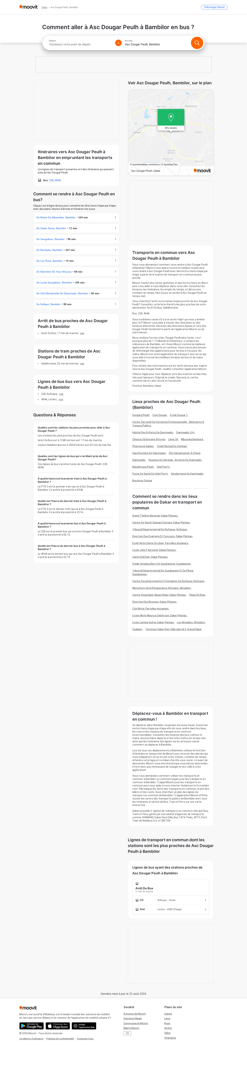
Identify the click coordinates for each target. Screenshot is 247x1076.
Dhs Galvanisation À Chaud (184, 453)
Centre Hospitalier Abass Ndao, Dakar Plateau (159, 594)
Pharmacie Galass (143, 446)
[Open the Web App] (84, 1026)
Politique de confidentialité (60, 1038)
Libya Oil (173, 439)
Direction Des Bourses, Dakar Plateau (154, 601)
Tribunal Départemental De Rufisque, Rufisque (159, 529)
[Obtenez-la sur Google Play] (31, 1026)
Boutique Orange (142, 480)
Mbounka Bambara (192, 439)
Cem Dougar (159, 415)
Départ (52, 41)
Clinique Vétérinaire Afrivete (148, 439)
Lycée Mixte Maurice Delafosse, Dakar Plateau (159, 615)
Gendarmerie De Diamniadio (187, 473)
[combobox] (80, 44)
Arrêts (168, 1028)
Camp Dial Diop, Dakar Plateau (149, 556)
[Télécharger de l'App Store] (58, 1026)
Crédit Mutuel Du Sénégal (172, 446)
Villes (167, 1033)
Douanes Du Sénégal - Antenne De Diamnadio (174, 460)
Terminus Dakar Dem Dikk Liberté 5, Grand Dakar (173, 629)
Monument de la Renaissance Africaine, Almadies (161, 588)
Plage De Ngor (197, 594)
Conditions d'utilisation (31, 1038)
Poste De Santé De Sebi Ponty (150, 473)
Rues (167, 1023)
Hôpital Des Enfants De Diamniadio (152, 432)
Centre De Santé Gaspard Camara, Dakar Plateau (161, 522)
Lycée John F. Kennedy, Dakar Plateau (154, 550)
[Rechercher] (197, 43)
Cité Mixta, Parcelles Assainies (150, 608)
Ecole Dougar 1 (179, 415)
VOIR (82, 333)
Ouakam (137, 629)
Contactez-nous (85, 1038)
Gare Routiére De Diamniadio (149, 453)
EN (127, 1033)
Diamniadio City (185, 432)
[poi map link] (171, 132)
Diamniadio (138, 460)
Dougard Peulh (140, 415)
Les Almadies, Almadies (191, 622)
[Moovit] (28, 7)
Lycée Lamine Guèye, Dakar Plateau (153, 622)
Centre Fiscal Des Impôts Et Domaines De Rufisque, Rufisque (168, 581)
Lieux (167, 1018)
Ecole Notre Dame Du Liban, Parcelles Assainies (160, 543)
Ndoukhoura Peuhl (143, 466)
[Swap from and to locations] (118, 43)
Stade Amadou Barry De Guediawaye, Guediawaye (161, 563)
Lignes (168, 1013)
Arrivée (128, 41)
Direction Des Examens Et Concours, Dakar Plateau (162, 536)
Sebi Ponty (163, 466)
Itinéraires (170, 1037)
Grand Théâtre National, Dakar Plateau (155, 515)
